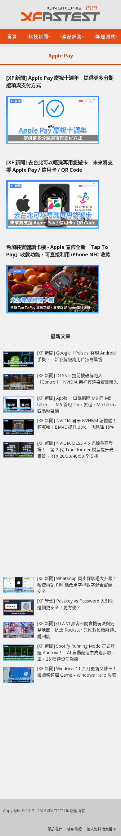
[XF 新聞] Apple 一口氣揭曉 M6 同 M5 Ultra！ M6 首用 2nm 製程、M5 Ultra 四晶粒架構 (75, 404)
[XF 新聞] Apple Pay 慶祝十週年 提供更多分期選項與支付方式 (60, 81)
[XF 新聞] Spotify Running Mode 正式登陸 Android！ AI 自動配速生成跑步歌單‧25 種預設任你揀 (76, 652)
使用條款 (74, 829)
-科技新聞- (38, 36)
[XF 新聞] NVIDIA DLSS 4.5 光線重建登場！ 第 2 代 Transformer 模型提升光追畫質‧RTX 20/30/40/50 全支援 (77, 449)
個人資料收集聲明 (101, 829)
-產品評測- (72, 36)
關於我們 (54, 829)
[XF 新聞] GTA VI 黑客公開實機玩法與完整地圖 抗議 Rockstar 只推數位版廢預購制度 (75, 629)
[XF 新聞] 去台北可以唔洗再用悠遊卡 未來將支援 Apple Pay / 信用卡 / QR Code (59, 166)
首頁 (12, 36)
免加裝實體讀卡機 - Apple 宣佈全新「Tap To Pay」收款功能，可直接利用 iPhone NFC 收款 (58, 251)
